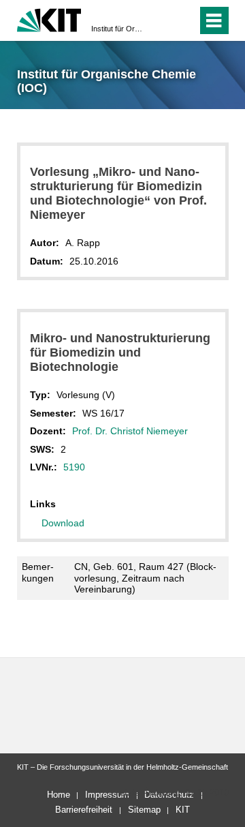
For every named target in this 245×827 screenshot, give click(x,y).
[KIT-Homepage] (49, 18)
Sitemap (144, 810)
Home (58, 795)
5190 (74, 467)
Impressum (107, 795)
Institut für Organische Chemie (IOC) (118, 29)
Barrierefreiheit (83, 810)
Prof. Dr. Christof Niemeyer (130, 430)
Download (63, 522)
